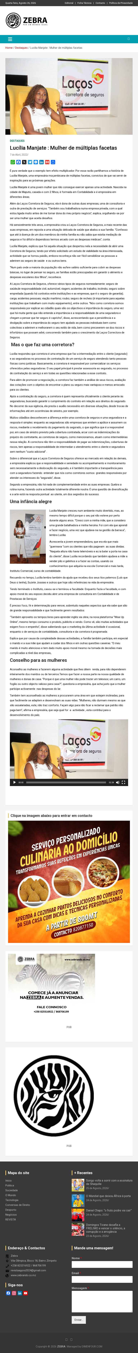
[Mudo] (117, 782)
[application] (69, 752)
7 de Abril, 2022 (18, 154)
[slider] (66, 782)
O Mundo (10, 1195)
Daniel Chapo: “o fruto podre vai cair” (109, 1210)
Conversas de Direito (17, 1205)
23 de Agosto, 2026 (97, 1236)
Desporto (10, 1209)
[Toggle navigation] (10, 39)
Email (76, 1273)
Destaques (17, 140)
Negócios (11, 1214)
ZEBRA (61, 1346)
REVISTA (10, 1219)
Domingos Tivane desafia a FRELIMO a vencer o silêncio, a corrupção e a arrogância (105, 1228)
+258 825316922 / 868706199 (28, 1265)
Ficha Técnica (84, 3)
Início (8, 1180)
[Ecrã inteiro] (123, 782)
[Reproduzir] (14, 782)
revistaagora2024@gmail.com (28, 1270)
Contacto (100, 3)
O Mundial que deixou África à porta (108, 1196)
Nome (77, 1258)
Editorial (69, 3)
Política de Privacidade (121, 3)
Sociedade (11, 1190)
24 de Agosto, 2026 (97, 1200)
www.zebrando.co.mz (23, 1275)
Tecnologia (11, 1200)
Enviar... (79, 1319)
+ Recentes (83, 1173)
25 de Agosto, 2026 (97, 1188)
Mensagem (80, 1288)
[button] (69, 752)
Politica (9, 1185)
